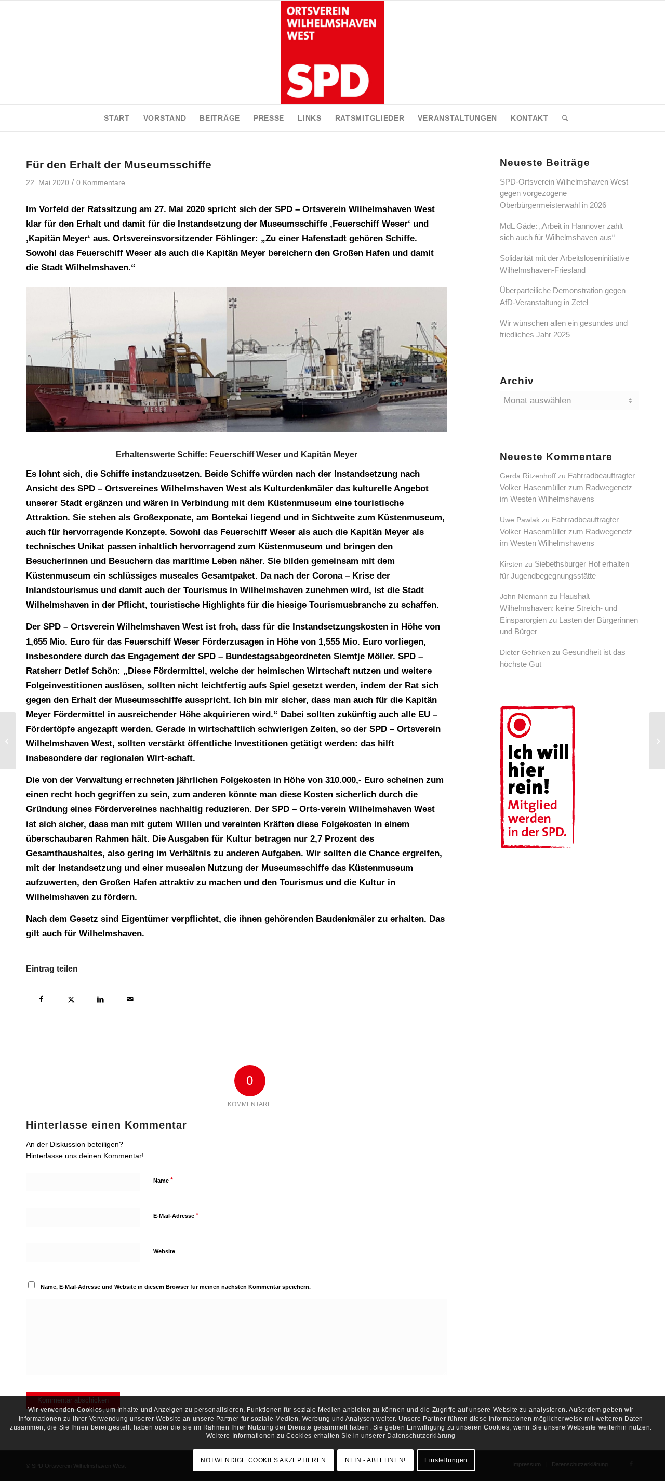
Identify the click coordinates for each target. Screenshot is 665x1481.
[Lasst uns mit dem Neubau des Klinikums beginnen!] (8, 740)
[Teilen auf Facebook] (41, 998)
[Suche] (561, 118)
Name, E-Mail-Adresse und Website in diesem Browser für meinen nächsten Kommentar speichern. (176, 1286)
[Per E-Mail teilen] (130, 998)
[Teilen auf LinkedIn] (100, 998)
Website (164, 1251)
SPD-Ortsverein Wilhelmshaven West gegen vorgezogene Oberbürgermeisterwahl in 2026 (564, 193)
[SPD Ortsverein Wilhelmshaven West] (332, 52)
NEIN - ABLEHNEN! (375, 1460)
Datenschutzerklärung (421, 1435)
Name (163, 1180)
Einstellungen (446, 1460)
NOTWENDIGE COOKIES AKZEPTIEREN (263, 1460)
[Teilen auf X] (71, 998)
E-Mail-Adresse (175, 1216)
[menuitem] (117, 118)
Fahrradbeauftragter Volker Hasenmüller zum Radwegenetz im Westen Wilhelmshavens (567, 487)
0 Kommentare (100, 183)
